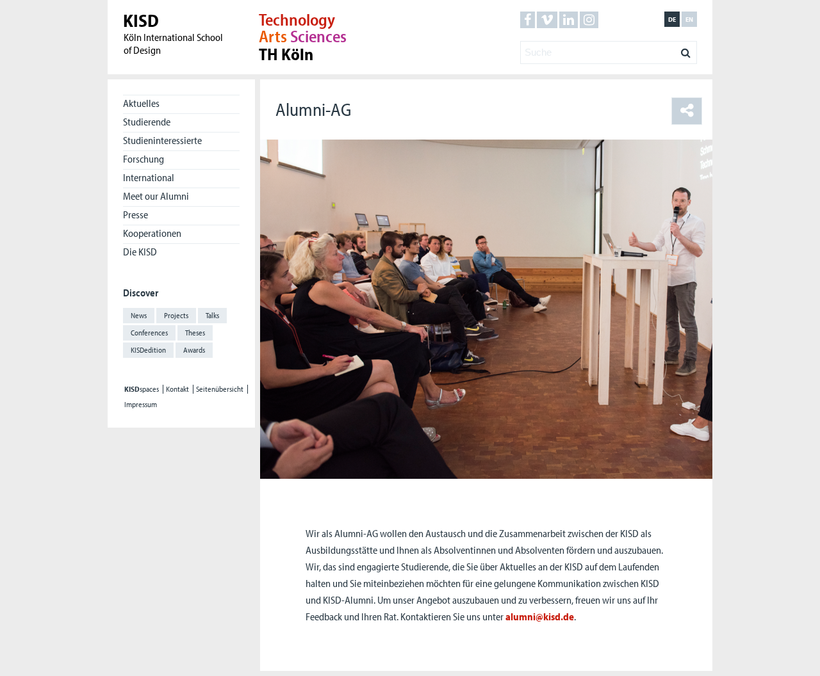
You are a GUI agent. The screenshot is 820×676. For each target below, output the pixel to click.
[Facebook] (527, 20)
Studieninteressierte (162, 140)
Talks (212, 315)
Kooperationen (152, 233)
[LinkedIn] (568, 20)
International (148, 177)
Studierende (146, 121)
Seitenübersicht (219, 389)
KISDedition (148, 350)
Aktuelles (141, 103)
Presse (135, 214)
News (139, 315)
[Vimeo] (547, 20)
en (689, 19)
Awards (194, 350)
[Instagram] (589, 20)
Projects (176, 315)
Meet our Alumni (156, 195)
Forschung (143, 158)
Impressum (140, 404)
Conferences (149, 332)
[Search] (686, 49)
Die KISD (140, 251)
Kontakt (177, 389)
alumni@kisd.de (539, 616)
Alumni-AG (313, 109)
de (672, 19)
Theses (195, 332)
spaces (141, 389)
